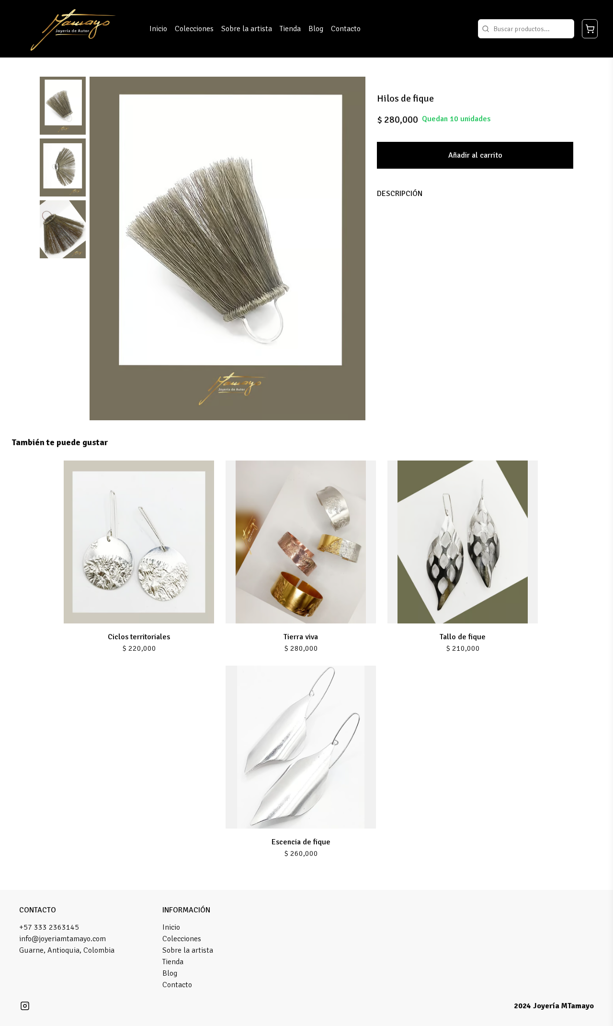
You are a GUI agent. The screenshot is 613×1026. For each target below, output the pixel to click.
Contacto (346, 29)
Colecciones (194, 29)
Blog (315, 29)
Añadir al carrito (475, 155)
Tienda (290, 29)
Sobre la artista (246, 29)
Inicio (158, 29)
